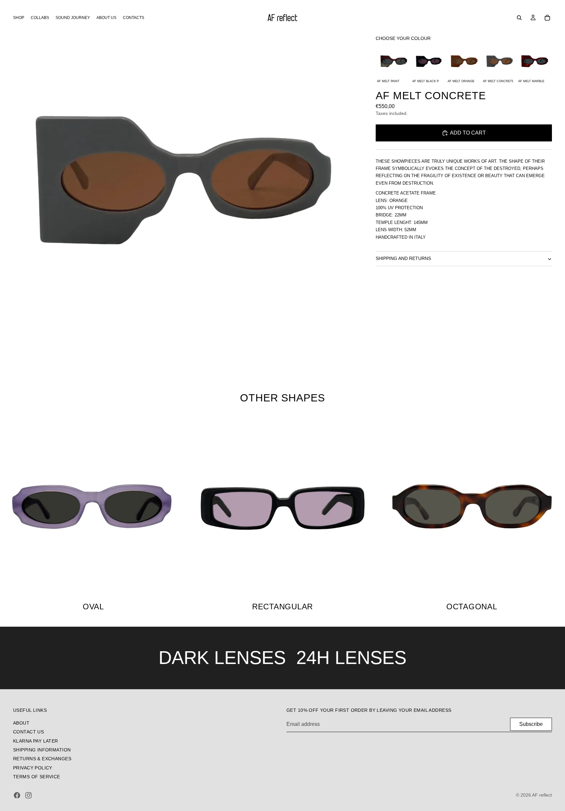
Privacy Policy (32, 767)
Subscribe (531, 724)
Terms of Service (36, 776)
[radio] (392, 65)
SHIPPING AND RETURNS (403, 258)
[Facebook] (17, 795)
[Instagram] (28, 795)
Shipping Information (42, 749)
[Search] (519, 17)
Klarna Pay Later (35, 740)
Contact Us (28, 731)
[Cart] (547, 17)
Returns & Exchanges (42, 758)
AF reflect (542, 795)
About (21, 722)
